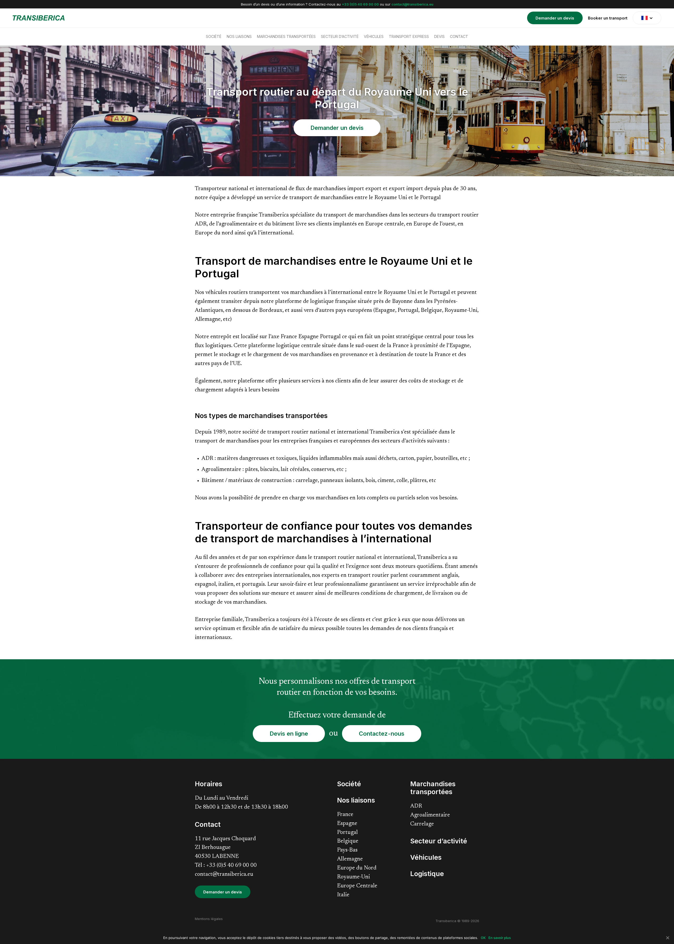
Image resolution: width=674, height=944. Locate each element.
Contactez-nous (381, 733)
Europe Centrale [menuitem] (357, 886)
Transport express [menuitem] (409, 36)
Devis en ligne (289, 733)
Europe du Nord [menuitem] (356, 868)
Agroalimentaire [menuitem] (430, 815)
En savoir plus (499, 938)
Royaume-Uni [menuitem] (353, 877)
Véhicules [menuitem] (374, 36)
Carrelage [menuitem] (422, 824)
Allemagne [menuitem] (350, 859)
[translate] (647, 18)
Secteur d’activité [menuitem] (340, 36)
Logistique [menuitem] (427, 874)
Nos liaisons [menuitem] (239, 36)
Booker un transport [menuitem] (607, 18)
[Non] (667, 937)
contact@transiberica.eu (412, 4)
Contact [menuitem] (459, 36)
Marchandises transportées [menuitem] (286, 36)
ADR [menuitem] (416, 806)
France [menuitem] (345, 815)
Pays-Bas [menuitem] (347, 850)
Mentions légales (209, 919)
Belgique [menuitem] (347, 841)
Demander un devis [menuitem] (555, 18)
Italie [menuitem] (343, 895)
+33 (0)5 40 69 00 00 (360, 4)
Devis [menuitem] (439, 36)
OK (483, 938)
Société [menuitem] (213, 36)
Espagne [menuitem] (347, 824)
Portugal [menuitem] (347, 832)
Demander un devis (337, 127)
